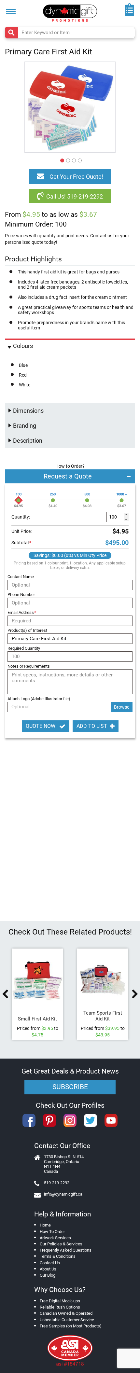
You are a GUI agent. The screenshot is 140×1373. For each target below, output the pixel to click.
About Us (48, 1269)
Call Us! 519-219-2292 (74, 196)
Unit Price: (21, 531)
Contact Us (50, 1262)
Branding (24, 425)
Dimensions (28, 410)
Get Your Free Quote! (76, 176)
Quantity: (20, 517)
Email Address (21, 612)
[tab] (70, 347)
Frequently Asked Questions (65, 1250)
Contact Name (20, 576)
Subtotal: (22, 542)
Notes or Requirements (28, 666)
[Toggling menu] (11, 11)
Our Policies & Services (61, 1243)
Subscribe (70, 1087)
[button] (61, 159)
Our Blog (47, 1275)
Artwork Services (55, 1237)
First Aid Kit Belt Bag (105, 1016)
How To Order (52, 1231)
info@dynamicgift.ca (63, 1194)
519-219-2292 (56, 1182)
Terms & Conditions (58, 1256)
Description (27, 440)
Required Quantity (23, 648)
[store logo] (70, 13)
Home (45, 1225)
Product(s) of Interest (27, 630)
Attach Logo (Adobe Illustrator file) (38, 698)
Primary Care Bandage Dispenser (41, 1016)
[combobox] (70, 32)
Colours (23, 345)
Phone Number (21, 594)
